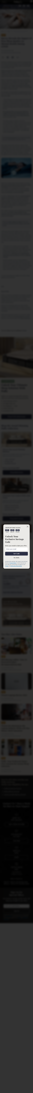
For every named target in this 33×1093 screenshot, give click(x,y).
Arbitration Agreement (16, 566)
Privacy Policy (13, 563)
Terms (6, 566)
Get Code (16, 553)
